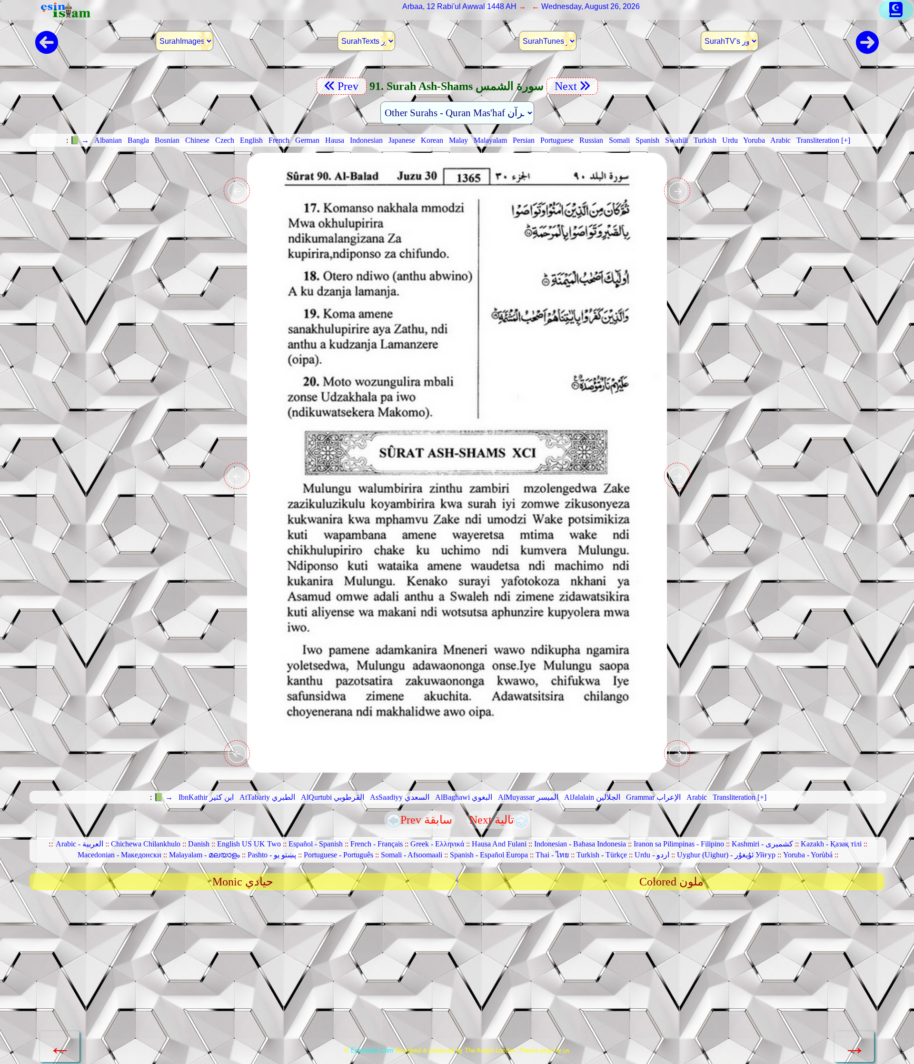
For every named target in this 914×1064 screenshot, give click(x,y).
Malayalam (490, 140)
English (251, 140)
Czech (224, 140)
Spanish (647, 140)
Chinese (197, 140)
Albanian (108, 140)
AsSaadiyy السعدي (399, 797)
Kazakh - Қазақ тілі (831, 844)
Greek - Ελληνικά (437, 844)
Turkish (705, 140)
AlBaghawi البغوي (463, 797)
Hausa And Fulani (499, 844)
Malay (458, 140)
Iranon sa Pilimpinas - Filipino (679, 844)
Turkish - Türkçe (601, 855)
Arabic (780, 140)
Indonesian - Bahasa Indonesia (580, 844)
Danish (198, 844)
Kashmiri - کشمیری (762, 844)
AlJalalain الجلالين (592, 797)
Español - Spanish (315, 844)
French (278, 140)
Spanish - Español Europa (489, 855)
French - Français (376, 844)
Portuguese (557, 140)
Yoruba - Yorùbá (808, 855)
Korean (432, 140)
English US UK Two (249, 844)
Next (564, 86)
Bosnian (167, 140)
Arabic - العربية (79, 844)
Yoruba (754, 140)
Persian (524, 140)
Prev (349, 86)
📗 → (79, 140)
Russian (591, 140)
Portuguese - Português (338, 855)
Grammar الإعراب (653, 797)
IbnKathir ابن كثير (206, 797)
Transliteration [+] (823, 140)
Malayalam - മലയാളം (204, 855)
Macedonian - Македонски (119, 855)
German (307, 140)
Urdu (730, 140)
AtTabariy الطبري (267, 797)
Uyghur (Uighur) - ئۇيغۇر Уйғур (726, 855)
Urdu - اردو (652, 855)
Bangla (138, 140)
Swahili (676, 140)
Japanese (401, 140)
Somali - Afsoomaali (411, 855)
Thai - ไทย (552, 855)
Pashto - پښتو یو (272, 855)
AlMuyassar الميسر (528, 797)
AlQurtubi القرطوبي (332, 797)
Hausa (334, 140)
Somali (619, 140)
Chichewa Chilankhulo (145, 844)
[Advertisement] (457, 971)
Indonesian (366, 140)
